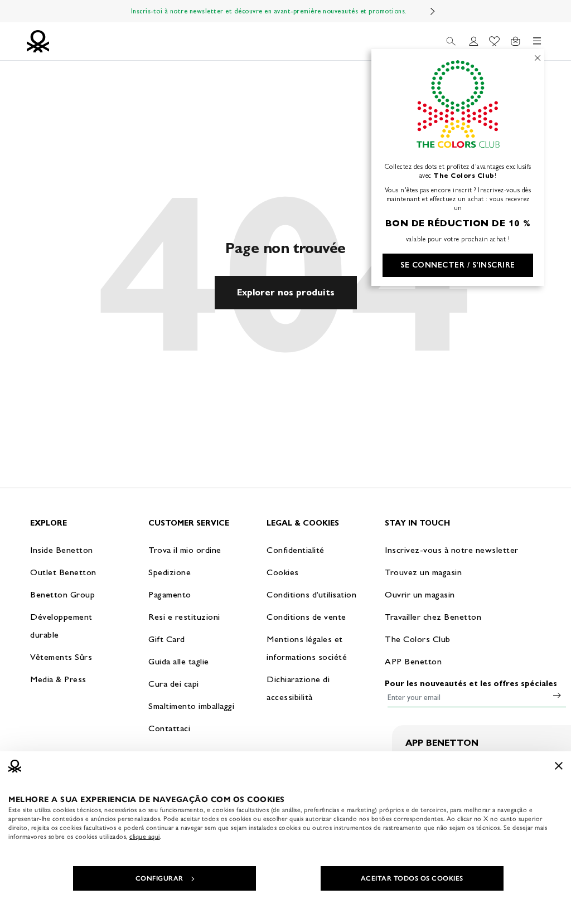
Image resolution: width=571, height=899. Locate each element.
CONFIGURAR (159, 878)
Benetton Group (62, 594)
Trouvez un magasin (423, 572)
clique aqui (144, 836)
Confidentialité (296, 550)
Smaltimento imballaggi (191, 706)
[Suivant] (433, 11)
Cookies (283, 572)
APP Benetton (413, 661)
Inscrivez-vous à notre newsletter (452, 550)
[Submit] (557, 695)
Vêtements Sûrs (61, 657)
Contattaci (169, 728)
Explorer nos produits (286, 292)
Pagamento (169, 594)
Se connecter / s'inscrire (457, 265)
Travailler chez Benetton (433, 616)
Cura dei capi (173, 683)
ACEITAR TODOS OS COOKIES (412, 878)
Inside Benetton (61, 550)
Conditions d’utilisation (311, 594)
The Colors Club (418, 639)
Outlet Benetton (63, 572)
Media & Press (58, 679)
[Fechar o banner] (559, 766)
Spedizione (169, 572)
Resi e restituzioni (184, 616)
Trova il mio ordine (184, 550)
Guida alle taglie (178, 661)
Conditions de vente (306, 616)
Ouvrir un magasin (420, 594)
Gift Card (166, 639)
